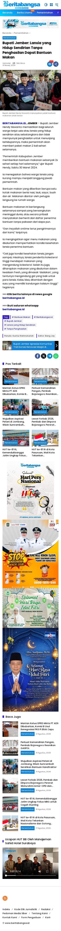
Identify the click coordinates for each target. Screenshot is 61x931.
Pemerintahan (9, 37)
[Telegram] (49, 356)
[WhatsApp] (55, 356)
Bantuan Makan (22, 317)
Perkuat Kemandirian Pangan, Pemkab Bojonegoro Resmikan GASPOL (44, 391)
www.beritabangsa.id (17, 923)
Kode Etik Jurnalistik (25, 909)
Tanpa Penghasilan (16, 328)
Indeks (6, 909)
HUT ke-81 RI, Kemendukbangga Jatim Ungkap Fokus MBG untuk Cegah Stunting (14, 452)
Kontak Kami (10, 917)
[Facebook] (37, 356)
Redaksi (45, 909)
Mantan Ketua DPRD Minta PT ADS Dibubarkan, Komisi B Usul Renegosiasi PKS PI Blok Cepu (16, 391)
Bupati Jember (14, 321)
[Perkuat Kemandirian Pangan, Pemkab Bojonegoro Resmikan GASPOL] (45, 376)
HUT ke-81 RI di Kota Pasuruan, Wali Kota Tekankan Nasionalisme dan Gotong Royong (43, 452)
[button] (46, 5)
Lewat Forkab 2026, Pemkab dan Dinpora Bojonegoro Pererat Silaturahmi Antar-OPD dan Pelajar (45, 422)
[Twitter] (43, 356)
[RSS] (5, 898)
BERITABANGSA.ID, (15, 123)
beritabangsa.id (14, 298)
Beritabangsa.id (44, 317)
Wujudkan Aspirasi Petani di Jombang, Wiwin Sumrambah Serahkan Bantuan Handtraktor (13, 422)
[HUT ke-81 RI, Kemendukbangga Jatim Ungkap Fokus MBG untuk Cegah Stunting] (16, 438)
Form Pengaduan (31, 917)
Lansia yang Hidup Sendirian (21, 324)
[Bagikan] (55, 64)
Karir (48, 917)
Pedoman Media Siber (15, 913)
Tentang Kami (40, 913)
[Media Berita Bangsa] (22, 4)
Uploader (7, 63)
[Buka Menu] (51, 5)
